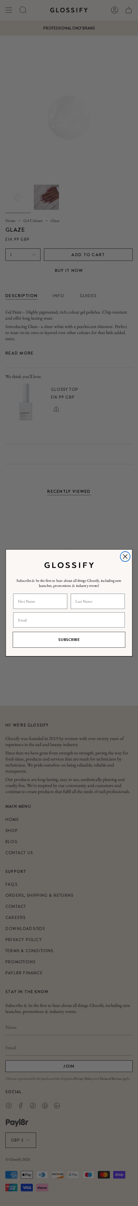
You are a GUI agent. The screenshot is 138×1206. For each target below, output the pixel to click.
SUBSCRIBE (68, 640)
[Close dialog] (125, 556)
